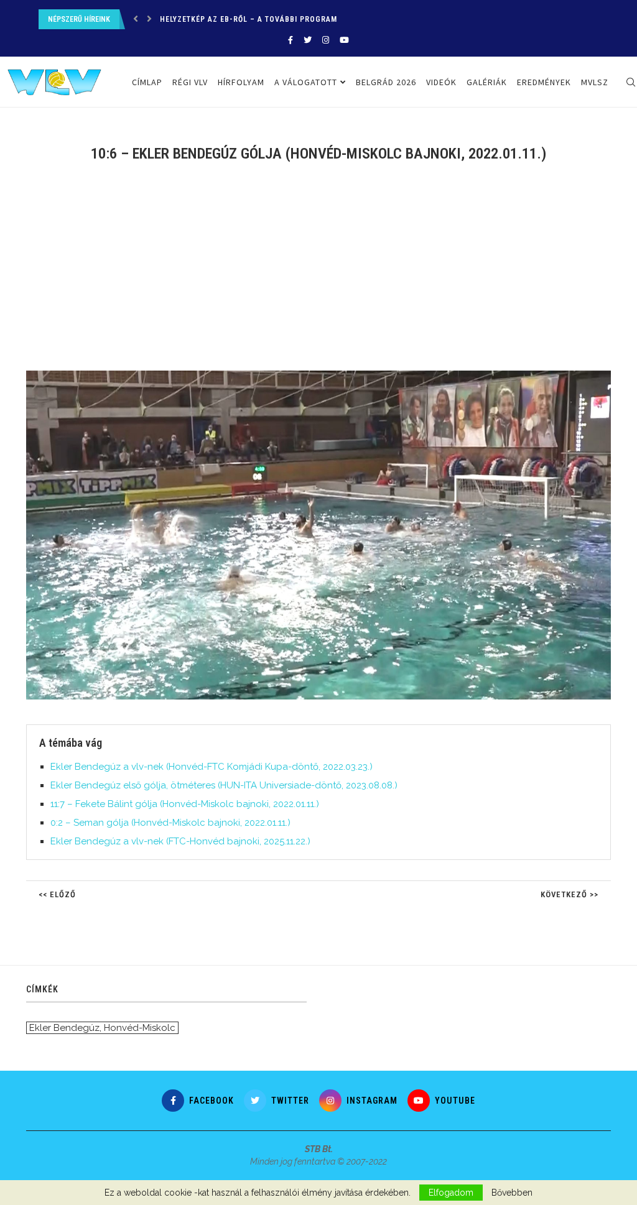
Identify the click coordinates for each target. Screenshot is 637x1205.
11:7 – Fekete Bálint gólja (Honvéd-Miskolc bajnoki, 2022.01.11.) (184, 804)
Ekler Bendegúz (64, 1027)
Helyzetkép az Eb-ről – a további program (248, 19)
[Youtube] (344, 40)
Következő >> (569, 894)
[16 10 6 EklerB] (324, 375)
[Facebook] (290, 40)
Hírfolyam (241, 82)
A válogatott (305, 82)
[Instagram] (325, 40)
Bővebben (511, 1192)
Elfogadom (451, 1193)
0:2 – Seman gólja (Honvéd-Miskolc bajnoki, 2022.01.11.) (170, 822)
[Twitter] (308, 40)
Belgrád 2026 (386, 82)
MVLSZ (594, 82)
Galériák (487, 82)
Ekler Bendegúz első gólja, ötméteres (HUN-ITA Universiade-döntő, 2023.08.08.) (224, 785)
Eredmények (544, 82)
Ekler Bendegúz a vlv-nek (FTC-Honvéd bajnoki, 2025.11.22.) (180, 841)
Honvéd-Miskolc (139, 1027)
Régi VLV (190, 82)
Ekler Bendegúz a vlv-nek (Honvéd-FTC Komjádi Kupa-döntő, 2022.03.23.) (211, 766)
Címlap (147, 82)
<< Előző (57, 894)
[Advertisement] (318, 274)
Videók (441, 82)
